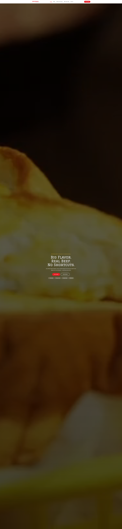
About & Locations (59, 1)
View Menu (65, 274)
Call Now (87, 1)
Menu (54, 1)
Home (51, 1)
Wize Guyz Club (66, 1)
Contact (71, 1)
